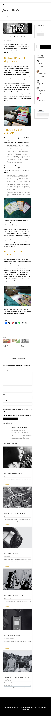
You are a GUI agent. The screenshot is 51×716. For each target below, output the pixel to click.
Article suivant (29, 694)
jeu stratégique (12, 246)
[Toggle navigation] (3, 4)
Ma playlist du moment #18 (13, 595)
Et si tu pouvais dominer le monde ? (24, 345)
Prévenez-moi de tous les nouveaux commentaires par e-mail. (17, 410)
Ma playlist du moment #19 (13, 553)
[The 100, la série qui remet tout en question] (38, 61)
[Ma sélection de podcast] (17, 619)
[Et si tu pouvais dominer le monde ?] (25, 341)
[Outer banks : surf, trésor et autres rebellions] (17, 661)
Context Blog (25, 709)
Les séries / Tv (18, 674)
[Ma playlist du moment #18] (17, 579)
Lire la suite (6, 484)
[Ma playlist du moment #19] (17, 537)
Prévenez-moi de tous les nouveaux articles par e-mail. (17, 415)
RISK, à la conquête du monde (5, 345)
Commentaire (6, 370)
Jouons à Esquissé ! (41, 84)
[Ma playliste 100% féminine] (17, 457)
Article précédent (7, 694)
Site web (5, 401)
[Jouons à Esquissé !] (38, 81)
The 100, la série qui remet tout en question (42, 66)
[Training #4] (38, 98)
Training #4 (42, 100)
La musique (17, 470)
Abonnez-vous (45, 46)
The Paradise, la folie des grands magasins (42, 93)
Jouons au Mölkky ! (16, 344)
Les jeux (22, 36)
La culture (15, 36)
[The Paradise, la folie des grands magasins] (38, 88)
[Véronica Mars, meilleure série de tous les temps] (38, 71)
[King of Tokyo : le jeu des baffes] (17, 497)
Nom (4, 388)
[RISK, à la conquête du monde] (6, 341)
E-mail (4, 394)
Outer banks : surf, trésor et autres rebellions (16, 679)
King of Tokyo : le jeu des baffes (15, 513)
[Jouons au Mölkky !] (16, 341)
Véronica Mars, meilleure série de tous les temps (42, 76)
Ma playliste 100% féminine (13, 473)
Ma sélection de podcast (12, 635)
